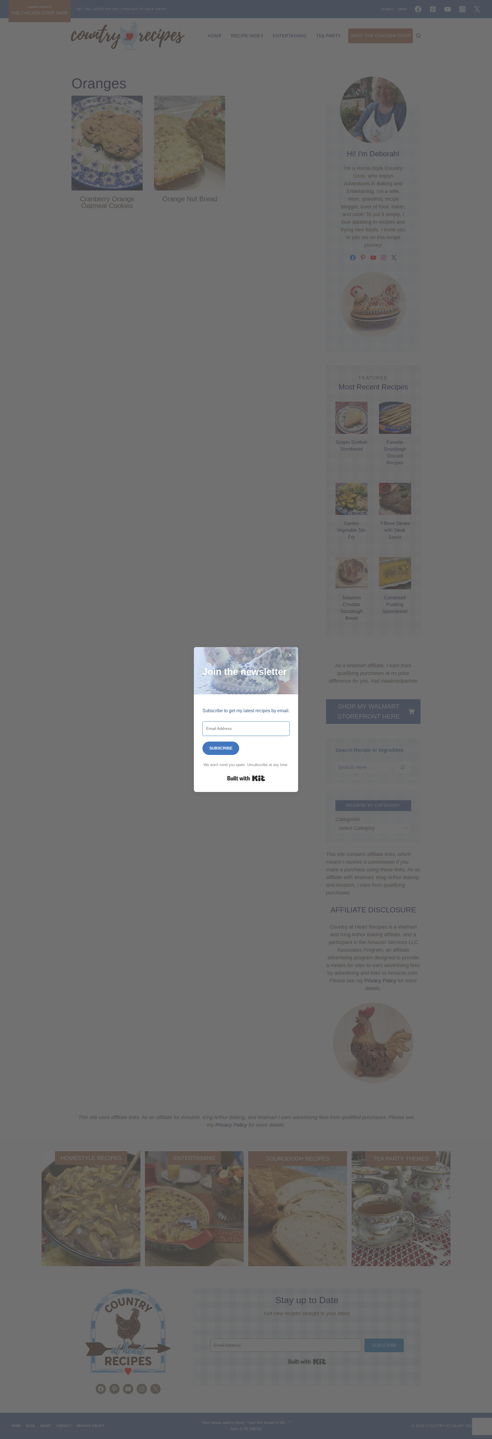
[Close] (290, 655)
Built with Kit (246, 778)
